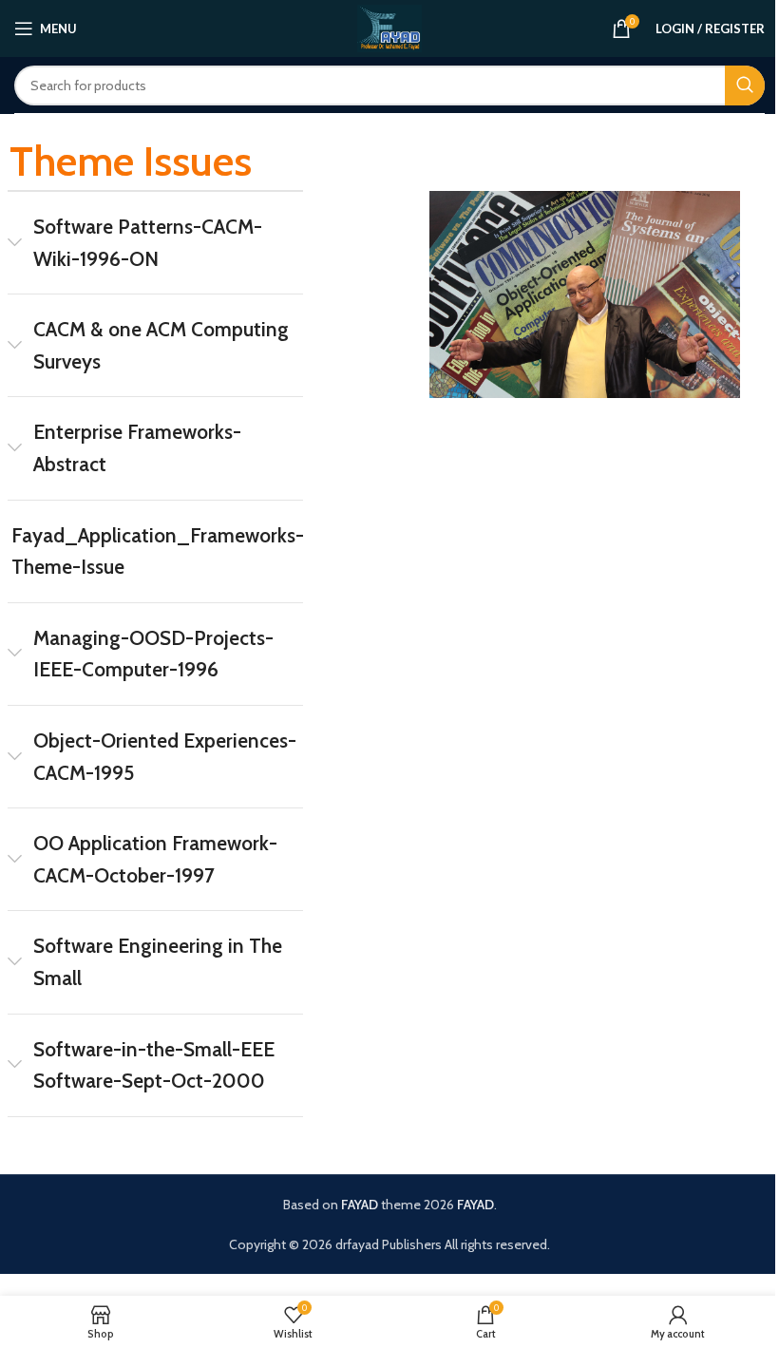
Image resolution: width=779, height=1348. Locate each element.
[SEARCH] (745, 85)
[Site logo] (390, 26)
